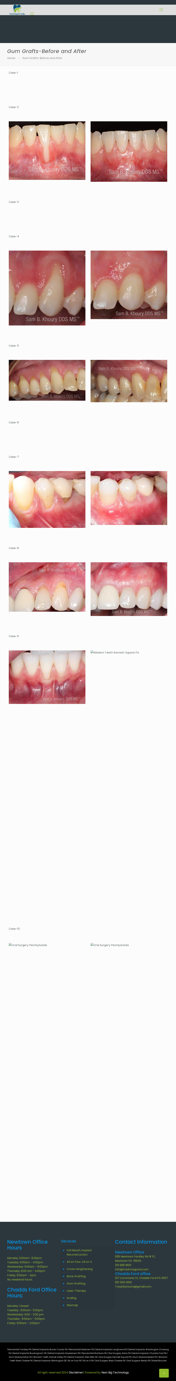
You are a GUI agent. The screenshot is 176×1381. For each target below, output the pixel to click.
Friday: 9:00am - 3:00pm (23, 1323)
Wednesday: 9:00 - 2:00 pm (25, 1314)
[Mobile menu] (161, 10)
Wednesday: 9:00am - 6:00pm (27, 1267)
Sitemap (72, 1305)
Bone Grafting (76, 1276)
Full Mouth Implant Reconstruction (79, 1252)
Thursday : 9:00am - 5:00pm (26, 1319)
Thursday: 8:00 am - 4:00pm (26, 1271)
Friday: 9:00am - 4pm (21, 1275)
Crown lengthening (79, 1269)
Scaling (71, 1298)
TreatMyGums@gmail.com (133, 1287)
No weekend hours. (20, 1280)
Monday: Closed (18, 1306)
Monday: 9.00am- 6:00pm (24, 1258)
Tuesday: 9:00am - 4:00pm (25, 1262)
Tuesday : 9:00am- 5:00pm (25, 1310)
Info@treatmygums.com (131, 1269)
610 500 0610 (123, 1282)
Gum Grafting (76, 1283)
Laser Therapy (76, 1291)
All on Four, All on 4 (79, 1262)
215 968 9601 (123, 1265)
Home (11, 58)
